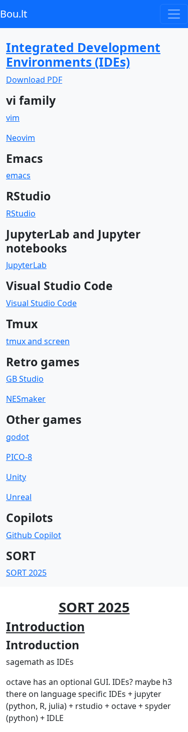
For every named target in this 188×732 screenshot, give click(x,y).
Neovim (20, 137)
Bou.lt (13, 14)
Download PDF (34, 79)
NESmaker (26, 398)
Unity (16, 476)
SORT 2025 (26, 572)
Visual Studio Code (41, 303)
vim (13, 117)
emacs (18, 175)
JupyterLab (26, 265)
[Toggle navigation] (174, 14)
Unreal (19, 497)
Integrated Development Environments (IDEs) (83, 54)
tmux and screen (38, 341)
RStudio (21, 213)
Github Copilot (33, 535)
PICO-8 (19, 456)
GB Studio (25, 378)
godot (17, 436)
